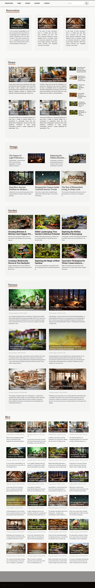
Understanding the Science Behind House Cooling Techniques (65, 347)
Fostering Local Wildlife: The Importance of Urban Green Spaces (82, 89)
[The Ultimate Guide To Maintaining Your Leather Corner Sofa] (53, 74)
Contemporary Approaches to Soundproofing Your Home (37, 553)
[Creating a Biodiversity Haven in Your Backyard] (73, 103)
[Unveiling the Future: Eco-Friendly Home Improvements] (19, 23)
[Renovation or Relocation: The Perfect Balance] (67, 379)
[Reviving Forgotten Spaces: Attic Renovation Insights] (47, 23)
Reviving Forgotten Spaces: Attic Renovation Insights (47, 28)
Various (47, 3)
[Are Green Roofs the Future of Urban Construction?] (27, 339)
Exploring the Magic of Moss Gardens (37, 527)
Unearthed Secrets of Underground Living (82, 95)
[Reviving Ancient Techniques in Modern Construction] (27, 379)
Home (19, 3)
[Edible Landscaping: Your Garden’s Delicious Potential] (47, 222)
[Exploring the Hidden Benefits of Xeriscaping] (77, 158)
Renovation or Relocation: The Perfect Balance (14, 528)
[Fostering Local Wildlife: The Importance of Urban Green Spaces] (73, 86)
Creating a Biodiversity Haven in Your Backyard (82, 105)
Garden (37, 3)
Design (27, 3)
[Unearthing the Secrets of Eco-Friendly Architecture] (79, 548)
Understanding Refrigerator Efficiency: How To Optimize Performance (22, 113)
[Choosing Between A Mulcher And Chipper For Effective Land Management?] (20, 222)
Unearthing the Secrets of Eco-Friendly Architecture (77, 553)
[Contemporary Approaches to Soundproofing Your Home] (37, 548)
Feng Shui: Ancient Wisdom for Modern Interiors (18, 189)
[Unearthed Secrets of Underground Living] (73, 95)
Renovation (9, 3)
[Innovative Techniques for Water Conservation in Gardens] (74, 251)
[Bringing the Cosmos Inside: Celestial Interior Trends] (47, 178)
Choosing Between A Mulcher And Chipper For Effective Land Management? (19, 235)
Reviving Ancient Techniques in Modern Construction (24, 387)
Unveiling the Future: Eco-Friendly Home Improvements (17, 28)
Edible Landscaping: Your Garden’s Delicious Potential (47, 233)
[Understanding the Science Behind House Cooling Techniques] (67, 339)
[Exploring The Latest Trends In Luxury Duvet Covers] (22, 74)
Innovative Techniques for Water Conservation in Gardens (73, 263)
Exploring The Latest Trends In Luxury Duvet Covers (20, 80)
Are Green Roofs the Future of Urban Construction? (79, 480)
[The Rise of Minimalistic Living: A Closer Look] (73, 77)
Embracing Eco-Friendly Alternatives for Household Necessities (26, 308)
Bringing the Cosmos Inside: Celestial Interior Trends (47, 188)
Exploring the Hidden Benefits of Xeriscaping (58, 158)
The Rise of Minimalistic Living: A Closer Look (82, 78)
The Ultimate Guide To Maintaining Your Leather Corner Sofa (52, 80)
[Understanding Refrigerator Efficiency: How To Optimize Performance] (22, 107)
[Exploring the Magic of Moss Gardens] (73, 112)
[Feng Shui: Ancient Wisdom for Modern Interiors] (21, 178)
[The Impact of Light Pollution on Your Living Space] (36, 158)
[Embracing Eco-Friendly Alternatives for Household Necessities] (27, 299)
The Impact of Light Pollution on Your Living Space (17, 158)
